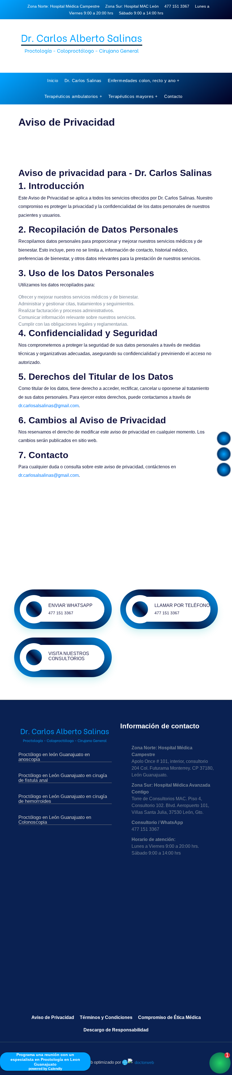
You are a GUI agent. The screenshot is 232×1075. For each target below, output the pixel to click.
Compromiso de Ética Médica (169, 1017)
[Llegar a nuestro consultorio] (223, 456)
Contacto (173, 96)
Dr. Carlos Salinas (83, 80)
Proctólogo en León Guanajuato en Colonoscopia (54, 820)
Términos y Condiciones (106, 1017)
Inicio (52, 80)
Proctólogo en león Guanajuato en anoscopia (54, 757)
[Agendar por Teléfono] (223, 440)
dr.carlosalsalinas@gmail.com (48, 405)
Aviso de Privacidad (52, 1017)
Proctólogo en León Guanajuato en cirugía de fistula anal (62, 778)
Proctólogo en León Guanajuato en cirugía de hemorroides (62, 799)
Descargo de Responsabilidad (116, 1029)
